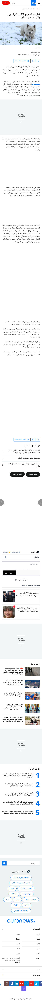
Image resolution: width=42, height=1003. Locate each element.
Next (38, 944)
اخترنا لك (35, 664)
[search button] (4, 863)
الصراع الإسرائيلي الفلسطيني (21, 883)
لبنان (24, 9)
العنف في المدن (17, 474)
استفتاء (13, 894)
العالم (29, 9)
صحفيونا (37, 958)
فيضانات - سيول (31, 899)
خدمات (38, 969)
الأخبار (34, 9)
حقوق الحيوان (33, 474)
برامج (18, 953)
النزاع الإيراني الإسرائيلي (21, 877)
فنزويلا (16, 905)
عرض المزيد (36, 975)
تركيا (7, 899)
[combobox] (21, 863)
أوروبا (38, 934)
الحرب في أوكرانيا (26, 888)
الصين (26, 905)
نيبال (17, 899)
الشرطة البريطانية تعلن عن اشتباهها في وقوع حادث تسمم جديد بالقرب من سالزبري (24, 451)
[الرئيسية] (39, 9)
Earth (18, 939)
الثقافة (18, 949)
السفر (38, 949)
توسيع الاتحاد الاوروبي (21, 910)
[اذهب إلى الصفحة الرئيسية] (33, 3)
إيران (12, 888)
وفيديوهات (36, 84)
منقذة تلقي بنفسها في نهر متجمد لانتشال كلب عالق (24, 465)
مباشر (6, 3)
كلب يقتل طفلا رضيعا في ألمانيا (29, 458)
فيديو (38, 953)
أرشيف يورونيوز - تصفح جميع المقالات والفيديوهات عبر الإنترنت (11, 960)
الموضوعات (36, 929)
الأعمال (38, 939)
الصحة (18, 944)
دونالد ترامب (27, 894)
